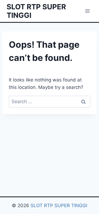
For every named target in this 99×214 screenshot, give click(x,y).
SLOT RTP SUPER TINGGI (59, 205)
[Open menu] (87, 11)
